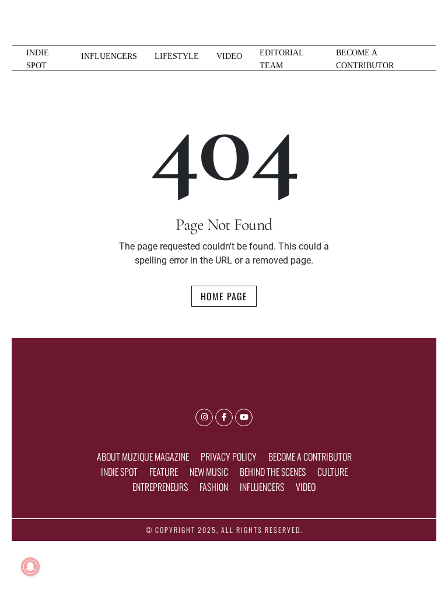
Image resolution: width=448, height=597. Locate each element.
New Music (209, 472)
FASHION (214, 487)
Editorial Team (281, 59)
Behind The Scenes (273, 472)
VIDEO (229, 56)
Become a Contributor (365, 59)
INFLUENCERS (109, 56)
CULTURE (332, 472)
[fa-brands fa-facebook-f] (224, 417)
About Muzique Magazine (143, 456)
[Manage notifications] (30, 566)
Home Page (224, 296)
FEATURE (163, 472)
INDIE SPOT (37, 59)
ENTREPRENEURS (160, 487)
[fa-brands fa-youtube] (244, 417)
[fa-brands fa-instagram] (204, 417)
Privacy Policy (229, 456)
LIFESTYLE (177, 56)
